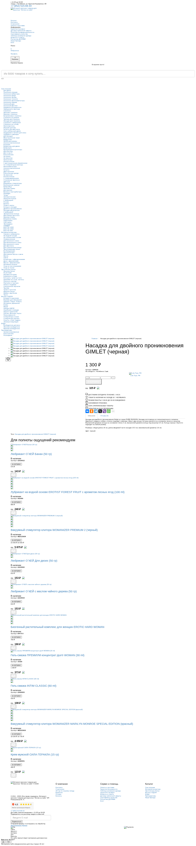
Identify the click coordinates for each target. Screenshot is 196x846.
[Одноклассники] (91, 411)
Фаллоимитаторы (10, 166)
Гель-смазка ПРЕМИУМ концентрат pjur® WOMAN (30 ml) (47, 655)
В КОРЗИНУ (94, 381)
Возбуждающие (9, 251)
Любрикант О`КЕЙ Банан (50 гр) (31, 454)
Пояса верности (9, 315)
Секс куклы (7, 222)
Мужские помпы (9, 217)
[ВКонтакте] (87, 411)
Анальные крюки (10, 95)
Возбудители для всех (12, 325)
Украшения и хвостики (12, 109)
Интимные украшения (12, 303)
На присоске (8, 158)
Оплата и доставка (18, 25)
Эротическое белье (8, 269)
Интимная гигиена (10, 264)
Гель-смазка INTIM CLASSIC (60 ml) (33, 685)
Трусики (6, 288)
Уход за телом (9, 268)
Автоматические (10, 197)
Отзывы (58, 794)
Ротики (6, 202)
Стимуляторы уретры (11, 318)
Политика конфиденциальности (22, 32)
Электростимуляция (11, 322)
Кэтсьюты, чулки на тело (13, 278)
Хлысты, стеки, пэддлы (12, 320)
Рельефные (8, 335)
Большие (7, 144)
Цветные (7, 181)
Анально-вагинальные (12, 143)
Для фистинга (9, 246)
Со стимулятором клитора (13, 165)
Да (3, 842)
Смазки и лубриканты (11, 234)
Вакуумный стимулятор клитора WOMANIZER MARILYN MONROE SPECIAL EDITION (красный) (72, 723)
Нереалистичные (10, 198)
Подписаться (16, 821)
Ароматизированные (11, 332)
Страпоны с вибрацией (12, 122)
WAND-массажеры (10, 141)
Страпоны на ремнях (11, 117)
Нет (8, 842)
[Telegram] (96, 411)
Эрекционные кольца (11, 214)
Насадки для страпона (12, 121)
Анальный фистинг (11, 106)
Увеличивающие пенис (12, 249)
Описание (91, 416)
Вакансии (59, 792)
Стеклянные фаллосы (12, 180)
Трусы (6, 295)
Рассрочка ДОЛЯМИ (18, 39)
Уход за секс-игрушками (12, 266)
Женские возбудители (12, 327)
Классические (9, 154)
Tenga (6, 195)
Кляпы (6, 305)
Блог (12, 42)
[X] (100, 411)
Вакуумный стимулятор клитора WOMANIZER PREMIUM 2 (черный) (54, 530)
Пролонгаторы (9, 252)
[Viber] (104, 411)
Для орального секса (11, 244)
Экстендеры (8, 224)
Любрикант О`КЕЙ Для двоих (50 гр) (34, 560)
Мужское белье (9, 291)
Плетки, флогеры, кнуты (12, 313)
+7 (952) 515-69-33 (21, 6)
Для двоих (7, 90)
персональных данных (19, 825)
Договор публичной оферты (21, 30)
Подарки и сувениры (11, 134)
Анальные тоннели (11, 99)
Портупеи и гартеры (11, 283)
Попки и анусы (9, 205)
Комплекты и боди (10, 276)
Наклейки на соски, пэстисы (14, 279)
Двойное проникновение (13, 209)
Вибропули (8, 148)
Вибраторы (8, 139)
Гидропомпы (8, 220)
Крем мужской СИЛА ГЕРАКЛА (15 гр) (35, 754)
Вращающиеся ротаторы (13, 149)
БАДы (3, 323)
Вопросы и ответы (17, 37)
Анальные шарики (10, 102)
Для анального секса (11, 241)
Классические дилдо (11, 173)
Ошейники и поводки (11, 310)
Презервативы (6, 330)
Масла (6, 256)
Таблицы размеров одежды (21, 36)
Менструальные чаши (12, 138)
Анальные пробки (10, 97)
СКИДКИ (7, 225)
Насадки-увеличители (12, 210)
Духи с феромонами (11, 261)
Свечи (6, 257)
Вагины (6, 203)
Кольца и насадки (10, 207)
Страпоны (7, 111)
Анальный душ (9, 104)
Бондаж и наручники (11, 298)
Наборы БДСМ (9, 308)
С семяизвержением (11, 178)
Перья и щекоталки (11, 311)
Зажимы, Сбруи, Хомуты (13, 301)
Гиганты (6, 170)
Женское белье (9, 271)
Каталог (14, 20)
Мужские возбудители (12, 328)
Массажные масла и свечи (13, 254)
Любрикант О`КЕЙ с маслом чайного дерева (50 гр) (44, 591)
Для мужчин (8, 190)
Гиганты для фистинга (12, 129)
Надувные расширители (12, 107)
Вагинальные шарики (11, 185)
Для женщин (8, 136)
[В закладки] (8, 359)
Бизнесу (59, 796)
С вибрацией (8, 200)
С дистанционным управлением (15, 163)
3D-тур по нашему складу (65, 791)
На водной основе (10, 236)
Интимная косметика (9, 232)
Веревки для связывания (13, 300)
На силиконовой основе (12, 237)
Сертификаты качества (19, 34)
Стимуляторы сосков (11, 317)
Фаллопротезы (9, 126)
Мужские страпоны (10, 114)
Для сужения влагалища (12, 247)
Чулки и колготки (10, 290)
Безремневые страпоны (12, 116)
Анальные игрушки (10, 92)
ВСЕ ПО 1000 (9, 227)
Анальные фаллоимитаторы (14, 100)
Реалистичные (9, 161)
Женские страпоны (10, 112)
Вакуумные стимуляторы (13, 183)
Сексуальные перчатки (12, 286)
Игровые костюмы (10, 274)
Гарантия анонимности (108, 789)
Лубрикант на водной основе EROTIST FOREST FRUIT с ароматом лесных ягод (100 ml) (67, 492)
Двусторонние (9, 171)
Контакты (14, 22)
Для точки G (8, 153)
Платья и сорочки (10, 281)
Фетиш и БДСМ (7, 296)
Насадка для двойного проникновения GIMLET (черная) (35, 434)
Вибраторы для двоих (12, 146)
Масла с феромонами (12, 263)
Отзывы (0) (104, 416)
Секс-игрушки (6, 89)
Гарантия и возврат (18, 29)
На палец (7, 156)
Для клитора (8, 151)
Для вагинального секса (12, 242)
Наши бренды (16, 41)
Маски (6, 306)
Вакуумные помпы (10, 219)
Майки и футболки (10, 293)
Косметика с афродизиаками (14, 259)
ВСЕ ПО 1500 (9, 229)
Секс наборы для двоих (12, 131)
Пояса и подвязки (10, 284)
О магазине (15, 24)
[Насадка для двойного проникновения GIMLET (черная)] (46, 339)
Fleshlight (7, 193)
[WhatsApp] (109, 411)
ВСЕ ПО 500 (8, 230)
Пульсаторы (8, 160)
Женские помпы (9, 188)
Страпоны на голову (11, 124)
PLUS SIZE (8, 273)
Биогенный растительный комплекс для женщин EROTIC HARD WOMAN (57, 627)
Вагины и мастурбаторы (13, 192)
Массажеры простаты (11, 215)
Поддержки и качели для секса (15, 133)
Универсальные (9, 239)
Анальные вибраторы (12, 94)
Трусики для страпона (12, 119)
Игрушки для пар (10, 127)
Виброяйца (8, 187)
